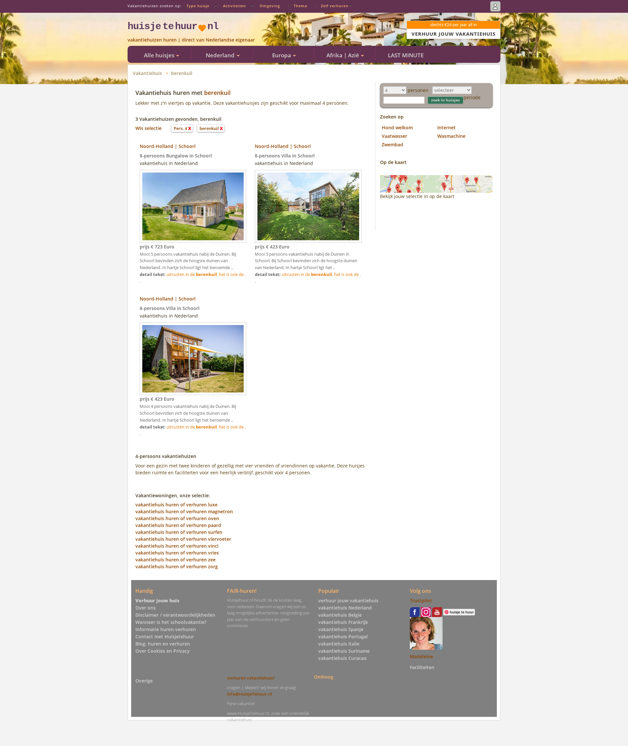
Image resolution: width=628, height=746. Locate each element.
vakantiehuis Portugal (343, 636)
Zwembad (392, 144)
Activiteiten (234, 5)
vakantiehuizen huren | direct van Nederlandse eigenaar (191, 39)
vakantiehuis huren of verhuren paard (178, 525)
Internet (446, 127)
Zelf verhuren (334, 5)
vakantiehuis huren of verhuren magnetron (184, 511)
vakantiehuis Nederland (345, 608)
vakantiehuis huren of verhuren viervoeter (183, 539)
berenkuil (181, 73)
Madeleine (421, 656)
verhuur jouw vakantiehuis (348, 600)
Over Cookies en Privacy (162, 651)
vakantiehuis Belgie (340, 615)
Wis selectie (148, 128)
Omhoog (323, 677)
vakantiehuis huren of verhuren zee (175, 559)
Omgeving (270, 5)
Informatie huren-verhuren (165, 629)
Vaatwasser (394, 136)
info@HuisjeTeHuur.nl (249, 694)
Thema (300, 5)
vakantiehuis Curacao (342, 658)
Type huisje (197, 5)
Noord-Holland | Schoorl (168, 146)
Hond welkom (397, 127)
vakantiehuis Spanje (340, 629)
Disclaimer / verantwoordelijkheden (175, 615)
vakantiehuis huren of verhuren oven (177, 518)
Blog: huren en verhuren (162, 644)
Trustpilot (421, 600)
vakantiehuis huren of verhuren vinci (176, 546)
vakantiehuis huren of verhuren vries (177, 553)
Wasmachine (451, 136)
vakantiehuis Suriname (344, 651)
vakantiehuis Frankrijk (343, 622)
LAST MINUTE (406, 55)
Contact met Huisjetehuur (164, 636)
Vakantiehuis (147, 73)
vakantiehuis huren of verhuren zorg (176, 566)
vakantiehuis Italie (338, 644)
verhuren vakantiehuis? (251, 678)
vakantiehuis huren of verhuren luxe (176, 504)
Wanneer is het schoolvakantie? (170, 622)
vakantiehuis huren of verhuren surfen (178, 532)
